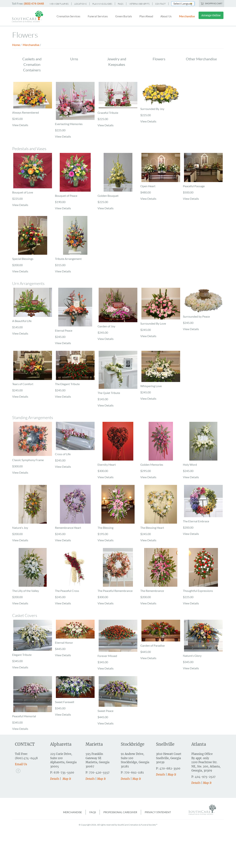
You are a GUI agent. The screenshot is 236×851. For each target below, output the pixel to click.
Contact (160, 3)
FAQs (120, 3)
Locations (80, 3)
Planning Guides (102, 3)
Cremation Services (68, 16)
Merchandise (187, 16)
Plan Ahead (146, 16)
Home (16, 44)
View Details (20, 125)
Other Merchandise (201, 59)
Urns (74, 59)
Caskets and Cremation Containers (31, 64)
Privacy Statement (158, 812)
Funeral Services (98, 16)
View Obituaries (59, 3)
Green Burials (123, 16)
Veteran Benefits (139, 3)
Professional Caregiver (120, 812)
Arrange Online (211, 15)
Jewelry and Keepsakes (116, 62)
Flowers (159, 59)
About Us (166, 16)
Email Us (21, 764)
